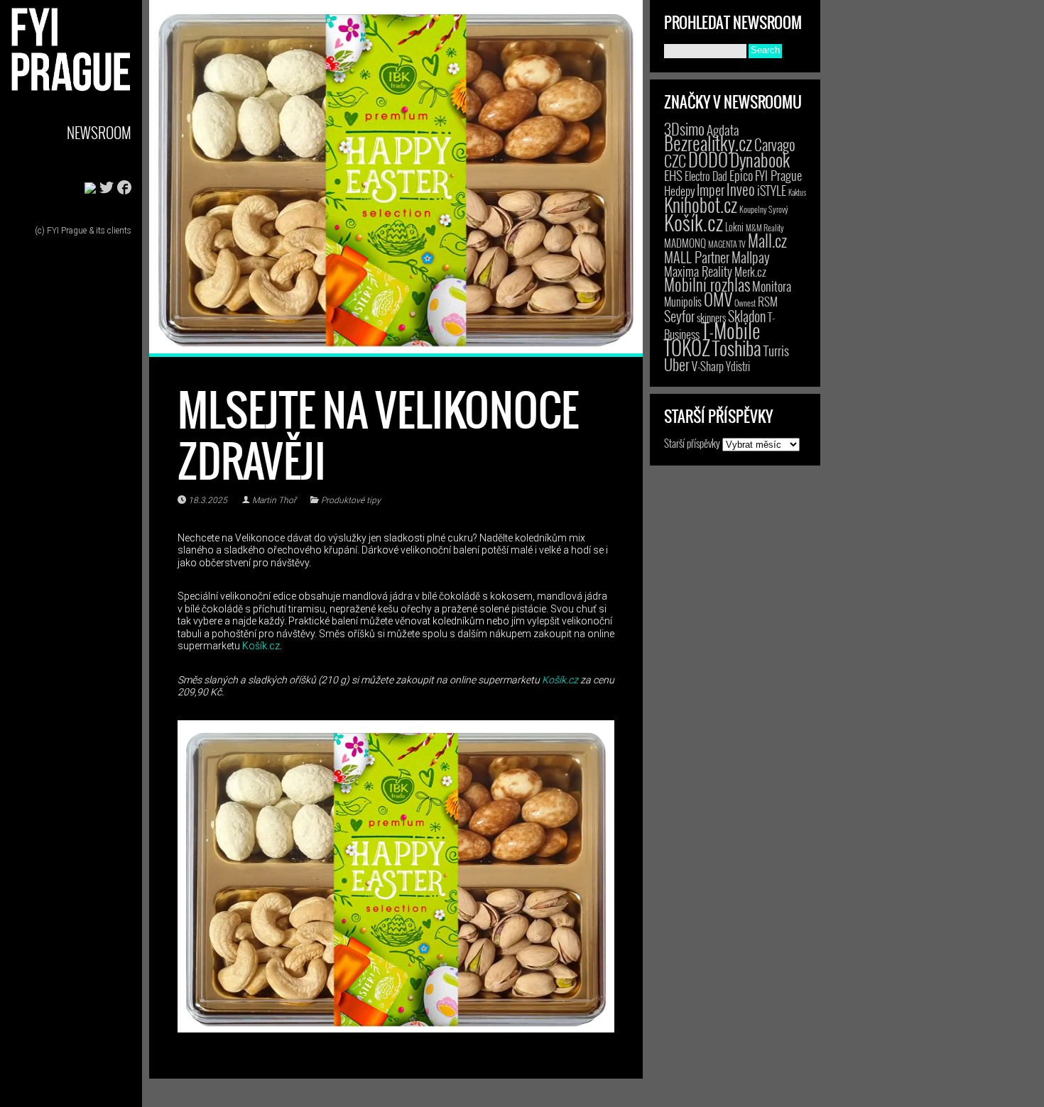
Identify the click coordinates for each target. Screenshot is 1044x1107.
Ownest (745, 302)
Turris (776, 350)
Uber (677, 364)
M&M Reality (765, 227)
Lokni (734, 226)
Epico (741, 174)
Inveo (741, 188)
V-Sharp (708, 366)
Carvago (774, 144)
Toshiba (736, 348)
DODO (708, 158)
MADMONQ (685, 242)
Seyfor (679, 315)
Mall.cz (767, 240)
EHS (673, 175)
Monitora (771, 285)
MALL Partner (696, 257)
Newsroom (99, 132)
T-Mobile (731, 330)
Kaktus (797, 192)
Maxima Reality (698, 271)
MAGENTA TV (727, 243)
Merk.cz (750, 271)
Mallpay (751, 257)
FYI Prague (778, 174)
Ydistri (738, 366)
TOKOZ (687, 347)
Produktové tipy (351, 500)
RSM (768, 301)
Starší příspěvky (692, 443)
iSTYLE (771, 190)
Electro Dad (706, 175)
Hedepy (679, 190)
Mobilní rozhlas (707, 284)
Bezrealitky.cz (708, 143)
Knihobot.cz (700, 205)
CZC (675, 160)
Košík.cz (261, 645)
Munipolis (683, 301)
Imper (710, 189)
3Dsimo (684, 128)
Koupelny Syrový (763, 209)
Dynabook (760, 159)
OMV (718, 299)
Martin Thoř (274, 500)
